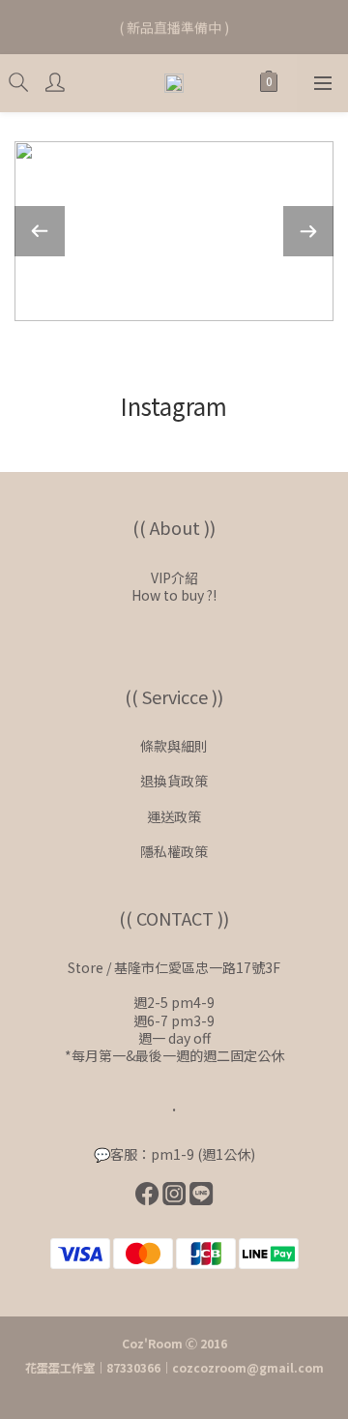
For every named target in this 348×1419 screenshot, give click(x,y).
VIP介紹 (174, 577)
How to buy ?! (174, 595)
